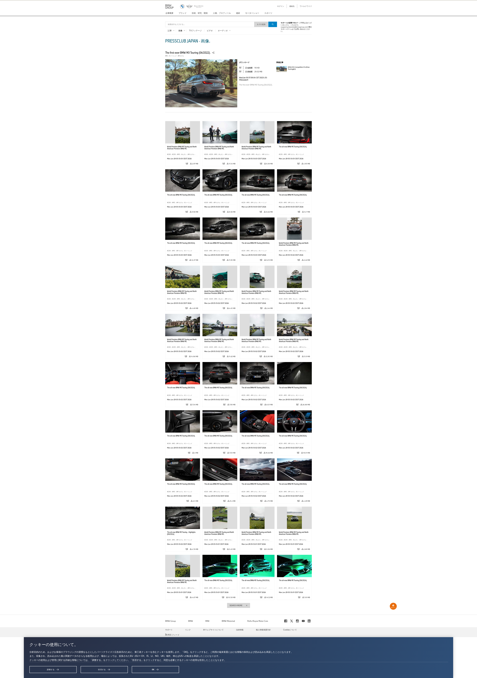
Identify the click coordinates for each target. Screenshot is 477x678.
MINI (207, 621)
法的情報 (239, 629)
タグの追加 (261, 24)
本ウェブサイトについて (213, 629)
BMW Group (170, 621)
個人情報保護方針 (263, 629)
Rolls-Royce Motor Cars (257, 621)
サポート (169, 629)
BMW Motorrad (228, 621)
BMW (190, 621)
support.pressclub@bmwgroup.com (294, 27)
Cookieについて (290, 629)
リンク (188, 629)
